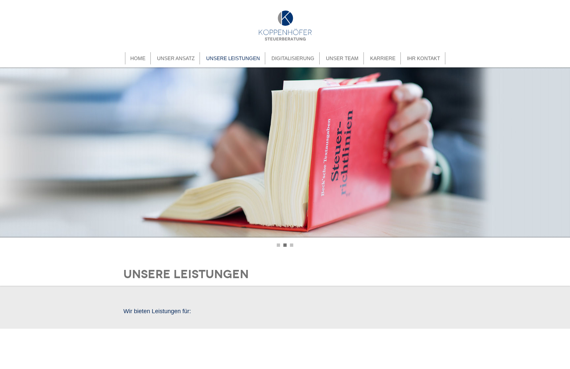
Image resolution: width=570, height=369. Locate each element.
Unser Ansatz (176, 58)
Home (137, 58)
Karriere (383, 58)
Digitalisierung (292, 58)
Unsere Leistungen (233, 58)
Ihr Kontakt (423, 58)
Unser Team (342, 58)
